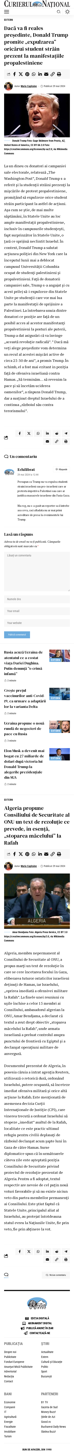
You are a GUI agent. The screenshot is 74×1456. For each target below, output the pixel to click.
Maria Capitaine (29, 86)
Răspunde (63, 469)
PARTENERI (49, 1394)
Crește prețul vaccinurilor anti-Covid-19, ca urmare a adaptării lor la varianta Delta (25, 698)
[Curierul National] (37, 4)
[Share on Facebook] (14, 74)
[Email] (46, 74)
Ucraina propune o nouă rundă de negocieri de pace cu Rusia (24, 728)
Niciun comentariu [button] (58, 1275)
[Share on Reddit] (56, 433)
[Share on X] (21, 74)
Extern (8, 19)
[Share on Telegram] (66, 433)
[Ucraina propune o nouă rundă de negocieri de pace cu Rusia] (59, 727)
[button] (7, 12)
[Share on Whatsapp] (33, 74)
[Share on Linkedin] (40, 74)
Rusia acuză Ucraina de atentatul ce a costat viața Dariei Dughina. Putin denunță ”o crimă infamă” (23, 663)
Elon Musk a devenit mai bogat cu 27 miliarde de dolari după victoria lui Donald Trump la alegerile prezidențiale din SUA (24, 764)
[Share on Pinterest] (27, 74)
